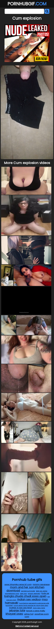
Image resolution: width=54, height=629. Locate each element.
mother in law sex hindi (20, 607)
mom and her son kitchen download (25, 588)
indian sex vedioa (29, 599)
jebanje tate (17, 610)
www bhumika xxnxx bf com (18, 584)
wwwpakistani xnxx (12, 593)
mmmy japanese (41, 584)
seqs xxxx (23, 593)
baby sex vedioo (41, 591)
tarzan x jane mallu (35, 610)
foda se (45, 593)
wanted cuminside (28, 591)
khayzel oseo (14, 614)
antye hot (28, 614)
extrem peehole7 (34, 593)
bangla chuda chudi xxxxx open (25, 596)
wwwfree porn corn (37, 615)
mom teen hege (39, 608)
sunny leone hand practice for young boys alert (31, 605)
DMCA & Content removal (27, 626)
